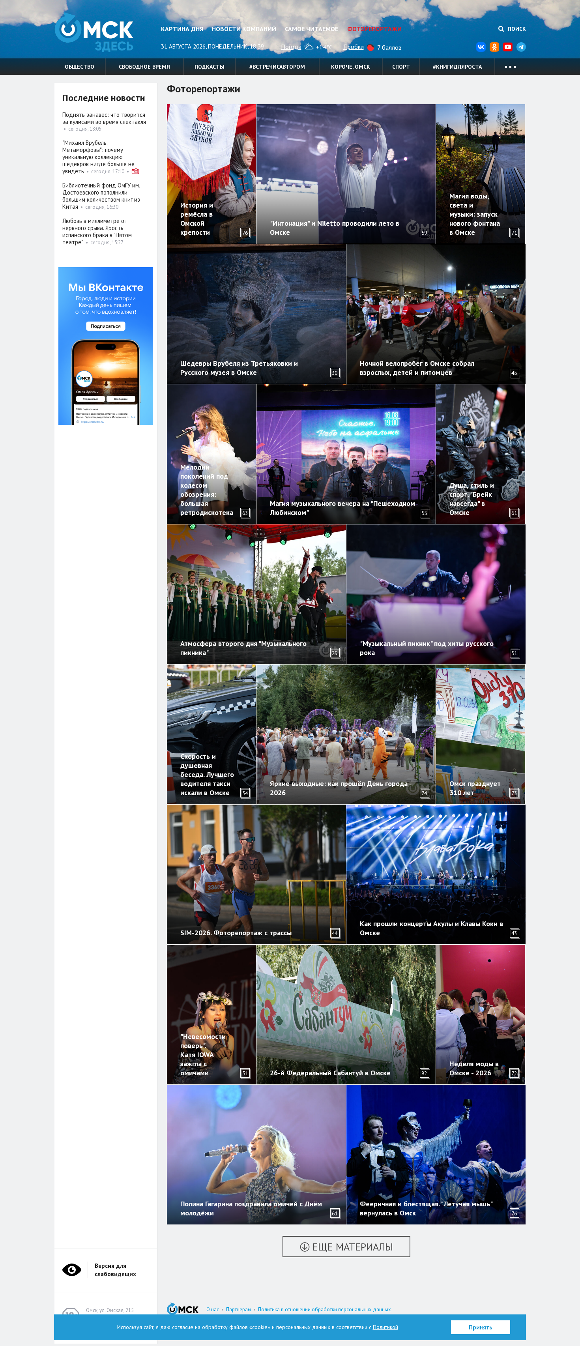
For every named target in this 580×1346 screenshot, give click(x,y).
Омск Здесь (93, 32)
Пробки (353, 47)
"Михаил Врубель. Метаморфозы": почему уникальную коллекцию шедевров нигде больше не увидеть (98, 157)
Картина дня (182, 29)
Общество (79, 66)
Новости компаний (244, 29)
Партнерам (238, 1309)
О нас (212, 1309)
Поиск (516, 28)
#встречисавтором (277, 66)
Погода (291, 47)
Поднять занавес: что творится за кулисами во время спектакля (104, 118)
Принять (480, 1327)
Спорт (401, 66)
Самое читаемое (311, 29)
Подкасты (210, 66)
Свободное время (144, 66)
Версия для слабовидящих (115, 1270)
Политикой (385, 1327)
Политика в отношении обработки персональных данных (324, 1309)
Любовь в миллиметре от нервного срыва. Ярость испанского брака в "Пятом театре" (97, 231)
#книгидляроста (457, 66)
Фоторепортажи (374, 29)
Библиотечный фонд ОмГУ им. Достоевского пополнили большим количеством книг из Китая (101, 196)
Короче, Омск (350, 66)
